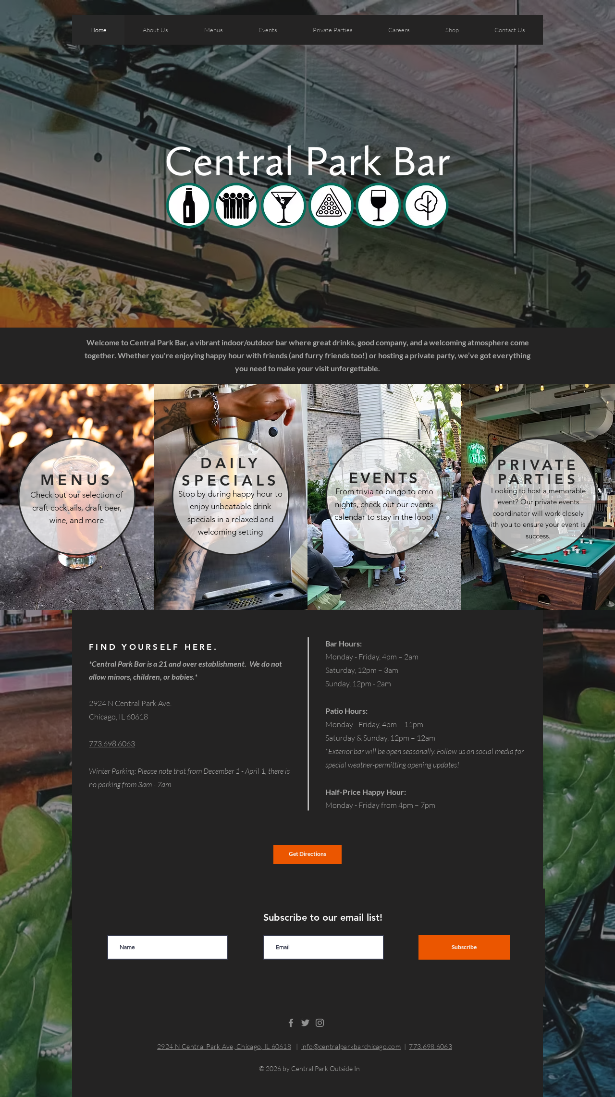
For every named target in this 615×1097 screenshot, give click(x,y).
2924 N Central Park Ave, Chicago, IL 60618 (224, 1046)
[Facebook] (290, 1022)
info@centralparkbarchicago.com (351, 1046)
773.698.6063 (430, 1046)
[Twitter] (305, 1022)
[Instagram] (319, 1022)
